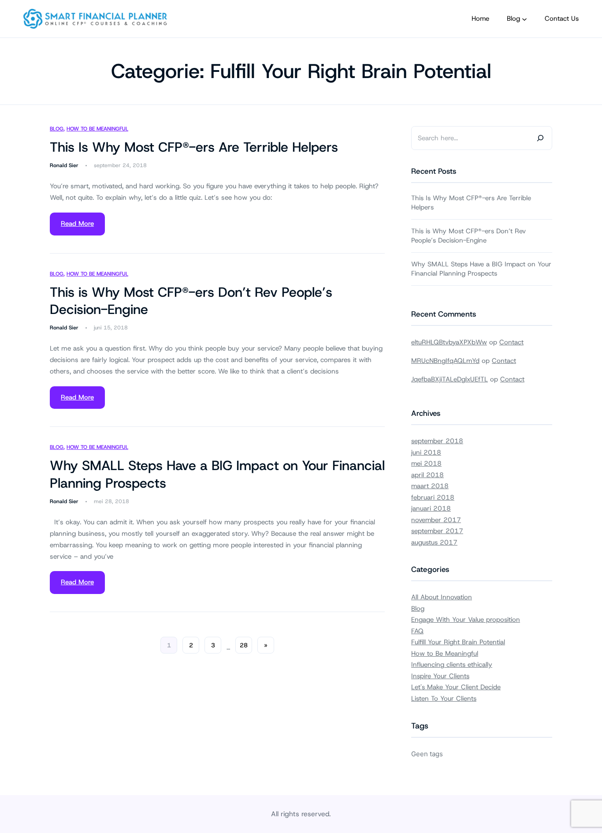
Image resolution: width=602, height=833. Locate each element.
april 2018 (427, 475)
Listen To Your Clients (443, 698)
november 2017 (436, 519)
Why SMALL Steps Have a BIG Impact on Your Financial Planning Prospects (217, 474)
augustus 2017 (434, 542)
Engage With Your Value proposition (465, 619)
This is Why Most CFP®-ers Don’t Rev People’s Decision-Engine (191, 301)
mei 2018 (426, 463)
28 (244, 645)
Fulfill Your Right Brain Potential (458, 642)
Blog (56, 128)
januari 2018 (431, 508)
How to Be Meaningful (97, 128)
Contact (511, 342)
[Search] (540, 138)
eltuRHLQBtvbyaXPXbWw (449, 342)
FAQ (417, 631)
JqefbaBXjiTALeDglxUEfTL (449, 379)
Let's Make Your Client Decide (456, 687)
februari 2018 (432, 497)
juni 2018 (426, 452)
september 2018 (437, 441)
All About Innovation (441, 597)
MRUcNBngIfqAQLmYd (445, 360)
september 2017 (437, 531)
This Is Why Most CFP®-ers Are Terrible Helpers (194, 147)
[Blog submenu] (524, 19)
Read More (77, 223)
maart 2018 (430, 486)
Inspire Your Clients (440, 676)
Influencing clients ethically (451, 664)
